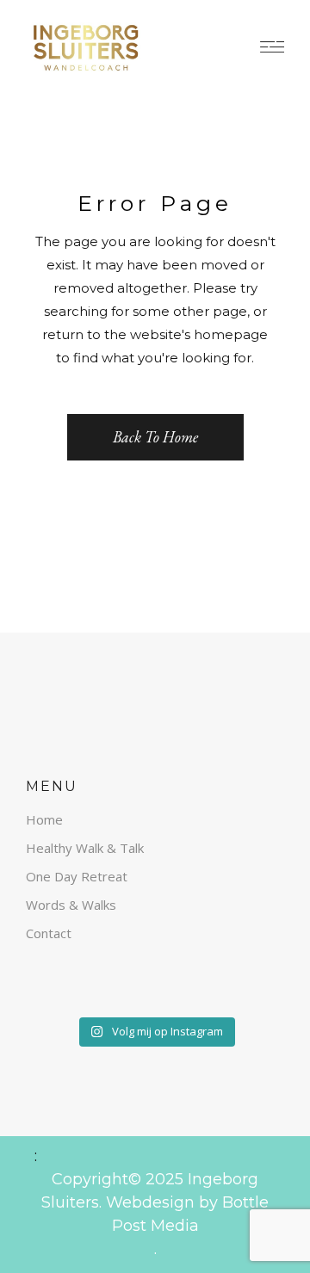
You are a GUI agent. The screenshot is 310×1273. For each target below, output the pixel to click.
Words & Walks (71, 904)
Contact (48, 933)
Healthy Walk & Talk (85, 847)
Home (44, 819)
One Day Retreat (76, 876)
